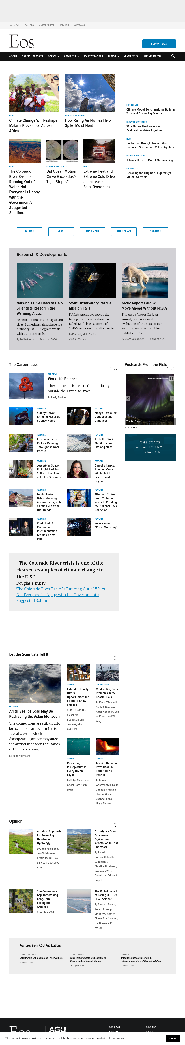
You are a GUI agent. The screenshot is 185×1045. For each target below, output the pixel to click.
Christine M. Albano (105, 866)
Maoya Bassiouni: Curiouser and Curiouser (106, 417)
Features (41, 408)
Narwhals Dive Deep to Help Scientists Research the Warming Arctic (40, 308)
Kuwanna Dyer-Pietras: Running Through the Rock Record (48, 445)
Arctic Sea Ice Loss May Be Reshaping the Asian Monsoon (34, 714)
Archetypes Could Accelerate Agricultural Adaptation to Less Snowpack (106, 839)
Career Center (46, 25)
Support (159, 44)
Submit (149, 1031)
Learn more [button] (116, 1038)
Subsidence (124, 231)
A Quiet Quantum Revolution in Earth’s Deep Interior (107, 769)
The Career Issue (23, 364)
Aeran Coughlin (104, 712)
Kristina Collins (78, 710)
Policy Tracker (93, 56)
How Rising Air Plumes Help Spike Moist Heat (88, 123)
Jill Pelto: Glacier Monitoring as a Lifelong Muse (105, 443)
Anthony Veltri (48, 912)
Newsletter (131, 56)
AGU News (52, 374)
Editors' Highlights (77, 955)
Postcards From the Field (146, 364)
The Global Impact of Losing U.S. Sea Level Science (106, 895)
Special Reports (32, 56)
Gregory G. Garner (105, 914)
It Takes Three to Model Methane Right (150, 160)
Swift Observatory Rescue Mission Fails (90, 306)
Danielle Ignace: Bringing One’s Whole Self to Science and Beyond (105, 473)
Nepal (61, 231)
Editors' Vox (132, 105)
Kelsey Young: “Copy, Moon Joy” (106, 525)
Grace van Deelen (134, 339)
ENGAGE (113, 1031)
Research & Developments (42, 254)
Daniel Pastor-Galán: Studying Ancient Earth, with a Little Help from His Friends (49, 502)
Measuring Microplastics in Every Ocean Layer (76, 769)
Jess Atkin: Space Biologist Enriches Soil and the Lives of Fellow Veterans (49, 471)
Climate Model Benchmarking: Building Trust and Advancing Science (151, 111)
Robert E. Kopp (103, 909)
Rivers (29, 231)
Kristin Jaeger (44, 858)
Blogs (112, 56)
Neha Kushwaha (21, 756)
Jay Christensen (46, 853)
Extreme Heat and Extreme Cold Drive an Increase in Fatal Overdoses (99, 179)
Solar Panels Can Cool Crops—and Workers (41, 957)
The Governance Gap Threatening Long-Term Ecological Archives (47, 899)
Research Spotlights (75, 115)
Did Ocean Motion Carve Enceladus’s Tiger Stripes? (61, 176)
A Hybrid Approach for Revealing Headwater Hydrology (49, 837)
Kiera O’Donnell (108, 702)
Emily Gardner (27, 339)
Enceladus (92, 231)
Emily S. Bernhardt (106, 707)
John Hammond (49, 849)
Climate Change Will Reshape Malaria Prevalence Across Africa (33, 125)
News (11, 115)
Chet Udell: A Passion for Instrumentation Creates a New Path (47, 531)
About (13, 56)
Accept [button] (173, 1038)
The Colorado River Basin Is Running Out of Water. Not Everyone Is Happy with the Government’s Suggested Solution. (24, 192)
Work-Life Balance (63, 379)
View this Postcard (147, 421)
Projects (70, 56)
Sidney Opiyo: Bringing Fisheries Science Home (48, 417)
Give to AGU (80, 25)
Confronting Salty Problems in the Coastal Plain (107, 693)
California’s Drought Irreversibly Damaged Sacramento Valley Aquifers (150, 145)
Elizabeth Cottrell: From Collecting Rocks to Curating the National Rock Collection (106, 502)
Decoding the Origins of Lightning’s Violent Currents (148, 175)
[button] (127, 398)
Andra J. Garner (106, 904)
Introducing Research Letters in (141, 959)
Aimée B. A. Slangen (106, 918)
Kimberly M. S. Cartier (84, 334)
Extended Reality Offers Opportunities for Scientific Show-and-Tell (78, 697)
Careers (155, 231)
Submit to (152, 56)
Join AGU (64, 25)
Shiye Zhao (76, 780)
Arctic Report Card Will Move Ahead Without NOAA (144, 306)
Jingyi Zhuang (103, 803)
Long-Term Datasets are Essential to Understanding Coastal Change (88, 959)
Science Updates (104, 685)
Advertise (151, 1027)
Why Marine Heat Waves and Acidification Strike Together (144, 128)
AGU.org (29, 25)
